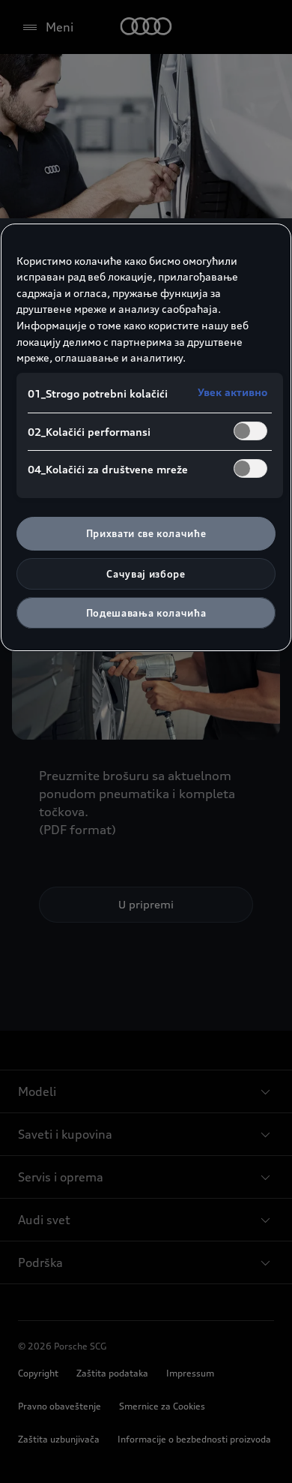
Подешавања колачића (146, 613)
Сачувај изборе (145, 574)
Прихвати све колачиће (146, 533)
